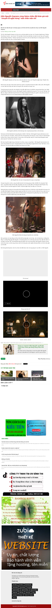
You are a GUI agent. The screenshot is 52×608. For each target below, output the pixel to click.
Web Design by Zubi (32, 606)
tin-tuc (14, 597)
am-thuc (21, 584)
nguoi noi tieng (16, 589)
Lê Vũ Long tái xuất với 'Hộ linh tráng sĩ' (10, 454)
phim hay (21, 592)
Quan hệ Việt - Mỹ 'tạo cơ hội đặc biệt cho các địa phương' (14, 465)
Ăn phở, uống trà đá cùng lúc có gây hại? (10, 448)
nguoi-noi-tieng (25, 589)
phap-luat (15, 592)
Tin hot (26, 595)
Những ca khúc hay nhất (9, 31)
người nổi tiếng (34, 589)
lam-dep (29, 587)
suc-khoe (15, 595)
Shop (33, 592)
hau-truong (22, 587)
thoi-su (20, 595)
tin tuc (31, 595)
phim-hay (28, 592)
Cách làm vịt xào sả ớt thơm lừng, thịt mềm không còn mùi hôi (15, 441)
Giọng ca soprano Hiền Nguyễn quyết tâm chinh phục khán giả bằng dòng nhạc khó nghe (31, 347)
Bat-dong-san (28, 584)
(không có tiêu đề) (6, 459)
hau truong (15, 587)
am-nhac (15, 584)
